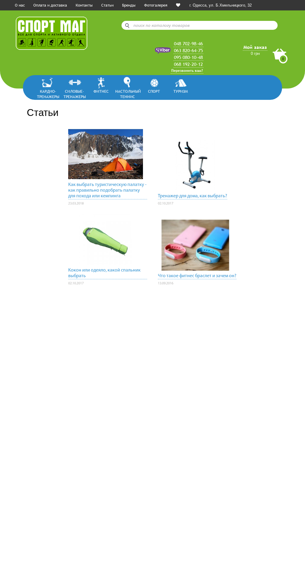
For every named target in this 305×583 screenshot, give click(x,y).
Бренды (129, 5)
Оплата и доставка (50, 5)
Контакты (84, 5)
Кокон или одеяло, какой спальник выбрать (104, 273)
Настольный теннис (127, 94)
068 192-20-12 (188, 64)
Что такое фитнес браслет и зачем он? (197, 276)
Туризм (180, 91)
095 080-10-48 (188, 57)
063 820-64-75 (188, 50)
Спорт (154, 91)
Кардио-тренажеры (48, 94)
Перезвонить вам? (187, 70)
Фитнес (101, 91)
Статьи (107, 5)
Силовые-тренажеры (74, 94)
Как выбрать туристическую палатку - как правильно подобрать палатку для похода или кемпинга (107, 190)
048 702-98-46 (188, 43)
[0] (178, 5)
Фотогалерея (155, 5)
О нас (20, 5)
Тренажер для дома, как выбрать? (192, 196)
